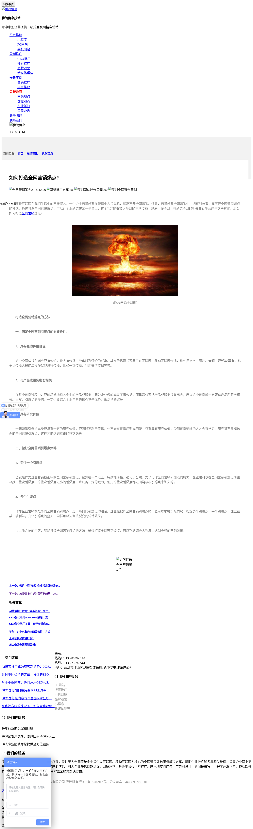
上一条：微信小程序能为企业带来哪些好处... (34, 585)
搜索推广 (23, 63)
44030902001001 (136, 782)
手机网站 (23, 49)
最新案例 (15, 77)
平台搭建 (15, 35)
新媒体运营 (25, 73)
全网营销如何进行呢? (21, 638)
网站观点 (23, 96)
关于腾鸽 (15, 115)
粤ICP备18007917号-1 (94, 782)
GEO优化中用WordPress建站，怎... (29, 617)
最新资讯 (15, 92)
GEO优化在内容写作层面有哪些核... (27, 698)
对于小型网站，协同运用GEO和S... (26, 682)
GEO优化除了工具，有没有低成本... (29, 623)
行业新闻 (23, 106)
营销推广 (15, 54)
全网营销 (28, 213)
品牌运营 (23, 68)
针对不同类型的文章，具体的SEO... (26, 674)
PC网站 (22, 44)
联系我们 (15, 120)
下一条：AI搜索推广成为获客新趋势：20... (33, 593)
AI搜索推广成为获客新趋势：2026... (29, 611)
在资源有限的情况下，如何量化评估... (28, 706)
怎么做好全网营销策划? (22, 644)
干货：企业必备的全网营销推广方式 (29, 631)
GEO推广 (23, 58)
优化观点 (23, 101)
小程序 (22, 39)
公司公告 (23, 111)
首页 (20, 153)
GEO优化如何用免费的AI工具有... (25, 690)
